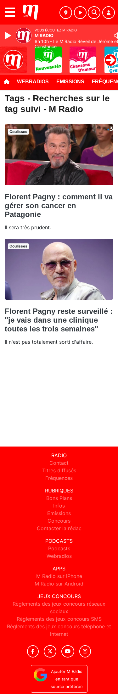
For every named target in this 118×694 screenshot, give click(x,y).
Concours (59, 521)
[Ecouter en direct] (80, 12)
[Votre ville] (65, 12)
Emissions (70, 81)
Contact (59, 463)
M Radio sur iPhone (59, 576)
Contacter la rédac (59, 528)
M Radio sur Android (59, 583)
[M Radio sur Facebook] (33, 651)
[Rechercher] (94, 12)
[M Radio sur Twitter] (50, 651)
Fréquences (59, 478)
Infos (59, 505)
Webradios (33, 81)
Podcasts (59, 548)
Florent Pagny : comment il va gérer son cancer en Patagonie (59, 205)
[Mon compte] (108, 12)
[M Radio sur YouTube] (67, 651)
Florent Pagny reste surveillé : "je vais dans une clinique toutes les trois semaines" (59, 320)
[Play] (9, 35)
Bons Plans (59, 498)
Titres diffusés (59, 470)
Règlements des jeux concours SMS (59, 619)
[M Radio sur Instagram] (85, 651)
